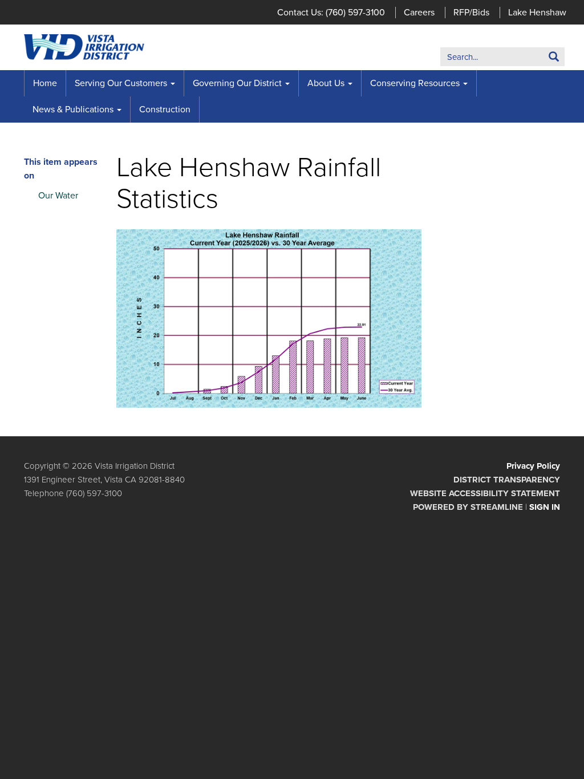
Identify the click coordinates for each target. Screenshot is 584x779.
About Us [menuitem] (325, 83)
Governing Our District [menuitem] (237, 83)
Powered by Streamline (468, 507)
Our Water (58, 195)
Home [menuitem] (45, 83)
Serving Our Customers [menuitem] (121, 83)
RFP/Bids (471, 12)
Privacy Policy (533, 466)
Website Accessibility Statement (485, 493)
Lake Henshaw (537, 12)
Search (536, 59)
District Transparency (506, 479)
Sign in (544, 507)
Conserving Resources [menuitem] (415, 83)
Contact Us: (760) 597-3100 (331, 12)
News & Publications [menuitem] (73, 109)
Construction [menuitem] (164, 109)
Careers (419, 12)
